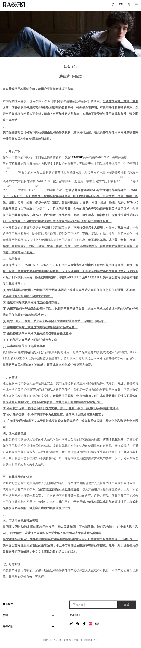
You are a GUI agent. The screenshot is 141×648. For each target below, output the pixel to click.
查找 (126, 604)
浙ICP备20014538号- (85, 640)
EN (121, 4)
